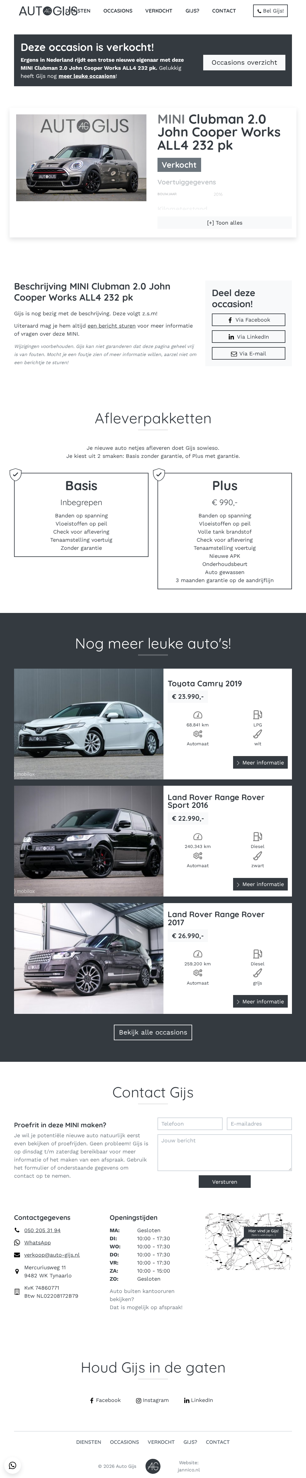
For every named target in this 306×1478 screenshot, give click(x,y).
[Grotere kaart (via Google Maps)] (248, 1241)
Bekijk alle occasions (153, 1032)
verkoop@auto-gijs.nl (52, 1255)
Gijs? (192, 10)
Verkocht (158, 10)
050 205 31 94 (42, 1230)
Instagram (156, 1400)
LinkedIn (202, 1400)
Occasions (117, 10)
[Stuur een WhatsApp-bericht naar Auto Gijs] (12, 1465)
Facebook (108, 1400)
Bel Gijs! (273, 10)
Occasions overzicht (244, 62)
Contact (224, 10)
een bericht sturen (112, 325)
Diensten (78, 10)
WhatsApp (37, 1242)
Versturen (224, 1182)
